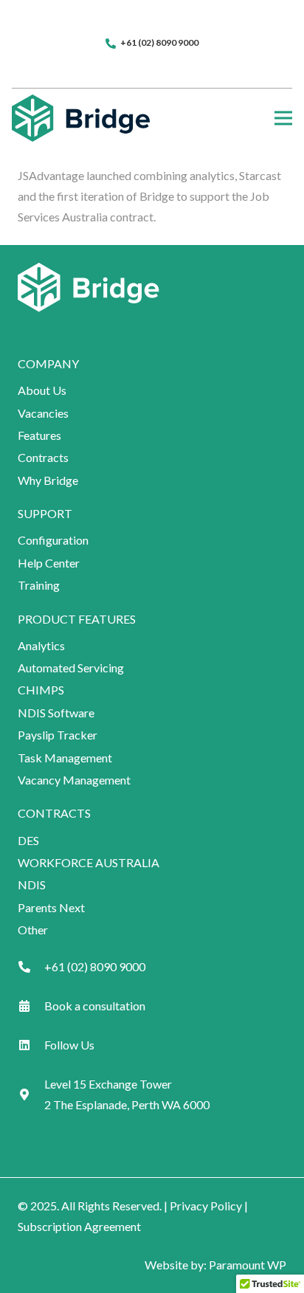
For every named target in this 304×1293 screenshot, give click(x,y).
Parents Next (51, 907)
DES (28, 840)
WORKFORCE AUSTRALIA (88, 862)
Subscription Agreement (79, 1226)
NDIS (32, 884)
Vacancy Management (74, 780)
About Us (42, 390)
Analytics (41, 645)
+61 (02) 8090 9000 (94, 966)
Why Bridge (48, 480)
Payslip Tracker (57, 735)
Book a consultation (94, 1006)
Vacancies (43, 413)
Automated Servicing (71, 668)
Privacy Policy (206, 1206)
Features (39, 435)
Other (33, 930)
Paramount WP (247, 1265)
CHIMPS (41, 690)
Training (39, 585)
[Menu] (283, 118)
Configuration (53, 540)
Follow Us (69, 1045)
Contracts (43, 457)
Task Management (65, 758)
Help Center (49, 563)
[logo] (81, 118)
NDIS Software (56, 713)
